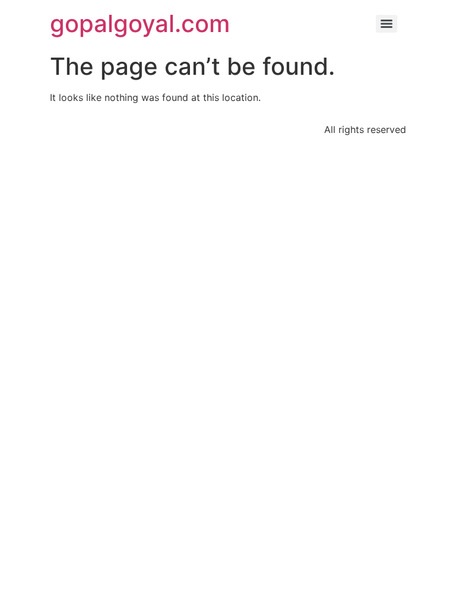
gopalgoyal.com (140, 23)
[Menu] (386, 24)
